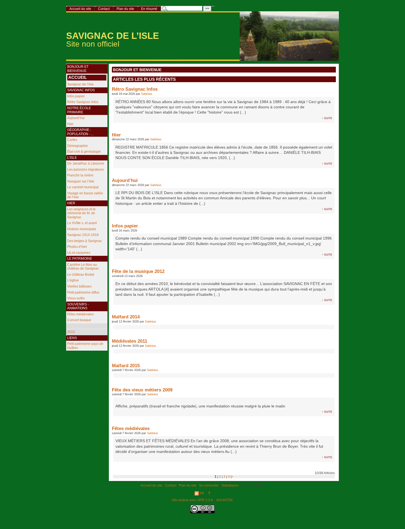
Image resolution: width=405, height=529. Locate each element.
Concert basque (79, 320)
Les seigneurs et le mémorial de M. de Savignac (81, 213)
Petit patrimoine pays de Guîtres (85, 346)
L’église (73, 280)
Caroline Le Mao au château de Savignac (83, 267)
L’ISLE (72, 158)
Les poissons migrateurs (85, 169)
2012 (71, 332)
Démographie (77, 146)
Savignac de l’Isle (80, 84)
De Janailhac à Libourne (85, 163)
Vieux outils (76, 298)
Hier (116, 134)
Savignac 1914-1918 (83, 235)
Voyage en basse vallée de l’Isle (85, 195)
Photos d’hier (77, 247)
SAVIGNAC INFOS (81, 90)
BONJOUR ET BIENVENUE (137, 70)
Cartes (72, 140)
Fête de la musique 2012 (138, 271)
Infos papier (125, 225)
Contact (104, 9)
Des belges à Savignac (84, 241)
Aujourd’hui (125, 180)
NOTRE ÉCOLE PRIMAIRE (79, 110)
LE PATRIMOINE (79, 259)
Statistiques (230, 485)
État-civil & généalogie (84, 152)
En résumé (149, 9)
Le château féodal (80, 274)
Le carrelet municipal (83, 187)
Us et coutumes (78, 253)
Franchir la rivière (80, 175)
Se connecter (209, 485)
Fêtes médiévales (131, 428)
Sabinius (146, 93)
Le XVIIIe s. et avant (82, 223)
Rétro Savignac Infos (135, 89)
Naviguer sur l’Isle (80, 181)
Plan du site (125, 9)
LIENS (72, 338)
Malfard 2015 (126, 365)
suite (328, 118)
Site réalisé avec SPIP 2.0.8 (192, 500)
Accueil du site (80, 9)
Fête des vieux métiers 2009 (142, 389)
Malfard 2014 (126, 316)
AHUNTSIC (224, 500)
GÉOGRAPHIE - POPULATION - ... (80, 132)
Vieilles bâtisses (79, 286)
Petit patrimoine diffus (83, 292)
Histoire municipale (81, 229)
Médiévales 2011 (129, 341)
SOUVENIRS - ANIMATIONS (78, 306)
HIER (71, 203)
